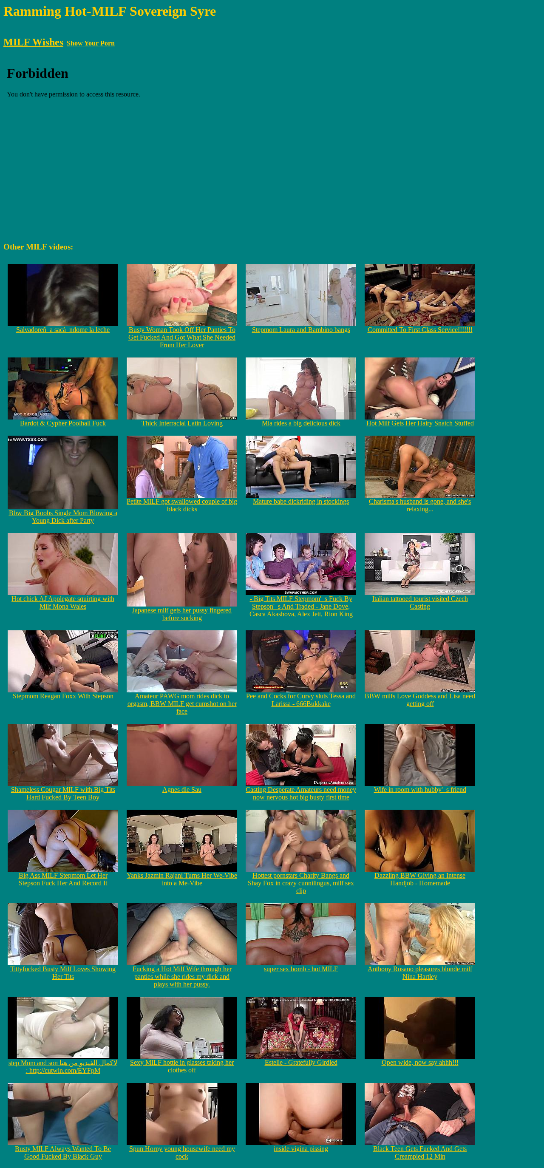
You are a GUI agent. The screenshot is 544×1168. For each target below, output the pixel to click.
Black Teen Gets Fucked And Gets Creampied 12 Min (420, 1152)
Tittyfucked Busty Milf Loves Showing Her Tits (63, 972)
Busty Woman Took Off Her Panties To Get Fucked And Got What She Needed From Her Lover (181, 337)
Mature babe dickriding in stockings (301, 501)
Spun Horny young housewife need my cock (182, 1152)
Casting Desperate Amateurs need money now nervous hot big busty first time (301, 793)
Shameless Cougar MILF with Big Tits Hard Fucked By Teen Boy (63, 793)
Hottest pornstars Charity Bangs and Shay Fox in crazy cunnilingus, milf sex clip (301, 883)
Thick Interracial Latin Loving (182, 423)
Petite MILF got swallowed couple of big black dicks (182, 505)
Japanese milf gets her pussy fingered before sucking (182, 614)
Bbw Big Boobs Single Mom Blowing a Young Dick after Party (63, 516)
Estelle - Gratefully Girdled (301, 1062)
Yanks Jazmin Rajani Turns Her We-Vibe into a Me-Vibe (182, 879)
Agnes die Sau (181, 789)
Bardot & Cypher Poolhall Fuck (63, 423)
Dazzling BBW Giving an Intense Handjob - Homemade (419, 879)
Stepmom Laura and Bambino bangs (301, 329)
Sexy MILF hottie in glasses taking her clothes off (182, 1066)
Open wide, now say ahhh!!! (420, 1062)
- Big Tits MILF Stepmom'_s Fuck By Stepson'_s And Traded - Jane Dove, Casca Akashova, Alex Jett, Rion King (301, 606)
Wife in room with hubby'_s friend (420, 789)
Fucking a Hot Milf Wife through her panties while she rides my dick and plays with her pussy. (182, 976)
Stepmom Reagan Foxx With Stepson (63, 696)
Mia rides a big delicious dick (301, 423)
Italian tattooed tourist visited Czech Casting (420, 602)
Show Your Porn (91, 43)
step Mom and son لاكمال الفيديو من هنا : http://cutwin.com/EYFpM (62, 1066)
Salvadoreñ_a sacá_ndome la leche (63, 329)
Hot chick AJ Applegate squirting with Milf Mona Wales (62, 602)
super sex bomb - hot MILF (301, 968)
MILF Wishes (33, 42)
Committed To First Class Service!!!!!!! (420, 329)
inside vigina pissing (301, 1148)
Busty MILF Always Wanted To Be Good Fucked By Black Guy (63, 1152)
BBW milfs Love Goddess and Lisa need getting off (420, 699)
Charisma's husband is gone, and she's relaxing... (420, 505)
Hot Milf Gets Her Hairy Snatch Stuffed (420, 423)
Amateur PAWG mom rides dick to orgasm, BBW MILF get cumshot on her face (182, 703)
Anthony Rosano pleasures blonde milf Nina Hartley (420, 972)
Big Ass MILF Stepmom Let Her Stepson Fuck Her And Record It (63, 879)
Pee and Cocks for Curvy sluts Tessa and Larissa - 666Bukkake (301, 699)
